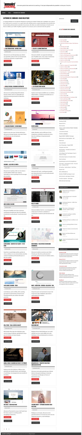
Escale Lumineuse (62, 159)
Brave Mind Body (35, 325)
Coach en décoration (64, 53)
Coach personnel (63, 83)
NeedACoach (61, 280)
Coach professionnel (64, 90)
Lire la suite (7, 61)
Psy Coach (62, 112)
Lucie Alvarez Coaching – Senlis (11, 285)
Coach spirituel (63, 102)
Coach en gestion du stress (66, 56)
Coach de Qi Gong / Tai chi (65, 50)
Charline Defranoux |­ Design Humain (12, 126)
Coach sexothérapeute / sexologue (67, 97)
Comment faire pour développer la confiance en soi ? (68, 191)
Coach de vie (63, 51)
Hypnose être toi (62, 123)
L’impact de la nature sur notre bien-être (70, 228)
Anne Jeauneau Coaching (9, 204)
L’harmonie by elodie (63, 266)
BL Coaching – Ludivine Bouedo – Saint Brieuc (67, 167)
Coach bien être (63, 46)
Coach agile (62, 39)
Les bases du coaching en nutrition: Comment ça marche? (69, 214)
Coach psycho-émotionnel (65, 92)
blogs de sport (32, 433)
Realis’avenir (61, 140)
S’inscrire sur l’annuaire (19, 12)
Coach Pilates (63, 85)
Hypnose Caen (61, 169)
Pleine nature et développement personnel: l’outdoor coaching (68, 209)
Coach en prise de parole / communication (69, 61)
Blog (9, 12)
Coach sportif (63, 103)
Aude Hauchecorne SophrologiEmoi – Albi (66, 138)
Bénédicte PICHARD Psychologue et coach (67, 174)
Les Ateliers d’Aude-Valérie (38, 86)
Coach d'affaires (63, 48)
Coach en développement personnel (68, 55)
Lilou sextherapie (62, 143)
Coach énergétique (64, 70)
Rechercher (61, 18)
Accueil (4, 12)
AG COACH (33, 165)
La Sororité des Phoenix (63, 131)
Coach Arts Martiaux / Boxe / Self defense (69, 43)
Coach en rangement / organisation (67, 65)
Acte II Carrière (62, 125)
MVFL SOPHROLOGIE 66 (63, 171)
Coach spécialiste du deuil (65, 100)
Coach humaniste (63, 75)
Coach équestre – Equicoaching (66, 71)
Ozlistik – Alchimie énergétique (39, 48)
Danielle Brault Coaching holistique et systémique (15, 363)
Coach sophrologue (64, 98)
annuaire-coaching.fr (6, 433)
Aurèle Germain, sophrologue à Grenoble (66, 176)
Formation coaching (64, 110)
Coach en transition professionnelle (67, 68)
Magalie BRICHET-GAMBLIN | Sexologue (66, 136)
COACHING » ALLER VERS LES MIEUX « (11, 164)
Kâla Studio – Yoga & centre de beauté (12, 325)
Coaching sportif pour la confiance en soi (70, 220)
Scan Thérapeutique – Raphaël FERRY (13, 48)
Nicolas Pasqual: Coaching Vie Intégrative (14, 86)
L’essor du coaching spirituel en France (69, 224)
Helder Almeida (34, 126)
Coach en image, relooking (65, 58)
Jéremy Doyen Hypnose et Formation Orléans (67, 156)
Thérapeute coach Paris (63, 147)
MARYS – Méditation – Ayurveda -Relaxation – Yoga (42, 285)
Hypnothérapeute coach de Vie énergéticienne (67, 161)
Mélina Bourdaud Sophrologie (64, 180)
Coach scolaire (63, 95)
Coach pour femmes (64, 88)
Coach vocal (62, 107)
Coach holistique (8, 64)
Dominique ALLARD (62, 121)
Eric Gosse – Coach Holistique (10, 405)
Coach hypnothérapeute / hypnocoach (68, 77)
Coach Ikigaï (62, 78)
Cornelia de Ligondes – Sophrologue (66, 178)
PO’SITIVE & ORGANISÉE (63, 134)
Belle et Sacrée (35, 203)
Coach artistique (63, 41)
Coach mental (63, 80)
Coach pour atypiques (64, 87)
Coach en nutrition (64, 60)
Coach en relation (64, 66)
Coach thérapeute (64, 105)
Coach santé (62, 93)
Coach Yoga (62, 109)
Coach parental (63, 82)
